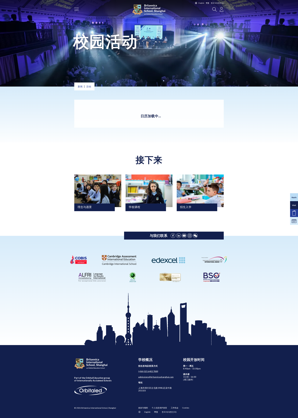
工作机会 (174, 408)
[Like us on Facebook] (173, 235)
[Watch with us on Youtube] (184, 235)
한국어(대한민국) (217, 3)
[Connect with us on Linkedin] (178, 235)
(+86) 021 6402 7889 (148, 371)
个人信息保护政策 (159, 408)
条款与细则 (143, 408)
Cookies (185, 408)
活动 (88, 86)
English (201, 3)
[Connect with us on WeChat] (195, 235)
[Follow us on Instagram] (189, 235)
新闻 (80, 86)
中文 (207, 3)
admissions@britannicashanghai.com (156, 377)
